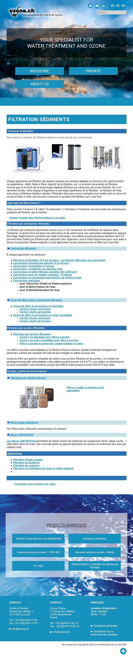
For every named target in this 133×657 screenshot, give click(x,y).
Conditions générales (106, 625)
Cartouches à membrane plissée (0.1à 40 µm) (41, 263)
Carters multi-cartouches (35, 311)
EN (123, 5)
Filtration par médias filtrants (28, 378)
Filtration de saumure (26, 465)
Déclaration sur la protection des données (104, 633)
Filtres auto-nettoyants (24, 422)
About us (39, 84)
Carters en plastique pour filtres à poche (45, 337)
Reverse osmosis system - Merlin (94, 552)
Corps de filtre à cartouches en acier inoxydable (42, 315)
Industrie (39, 71)
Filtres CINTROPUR (21, 434)
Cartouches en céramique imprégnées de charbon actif (47, 277)
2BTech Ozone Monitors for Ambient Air (38, 538)
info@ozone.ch (20, 628)
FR (112, 5)
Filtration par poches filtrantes (32, 334)
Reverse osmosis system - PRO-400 (38, 552)
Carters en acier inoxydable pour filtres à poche (49, 340)
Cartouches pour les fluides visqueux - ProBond (42, 274)
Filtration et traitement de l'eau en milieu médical (43, 468)
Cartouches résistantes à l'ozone (33, 266)
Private (93, 71)
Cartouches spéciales (26, 280)
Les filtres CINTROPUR (21, 441)
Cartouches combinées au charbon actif (37, 269)
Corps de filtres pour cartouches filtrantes (36, 300)
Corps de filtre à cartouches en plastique (38, 306)
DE (117, 5)
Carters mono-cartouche (35, 309)
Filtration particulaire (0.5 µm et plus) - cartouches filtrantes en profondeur (59, 260)
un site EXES (121, 644)
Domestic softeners (94, 538)
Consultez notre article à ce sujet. (35, 484)
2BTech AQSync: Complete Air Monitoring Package (94, 566)
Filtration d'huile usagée (28, 459)
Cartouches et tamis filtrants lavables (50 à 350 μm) (45, 271)
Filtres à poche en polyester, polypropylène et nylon (51, 343)
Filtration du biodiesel (26, 462)
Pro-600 (38, 565)
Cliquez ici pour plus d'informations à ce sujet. (37, 217)
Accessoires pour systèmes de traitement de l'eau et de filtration (47, 478)
